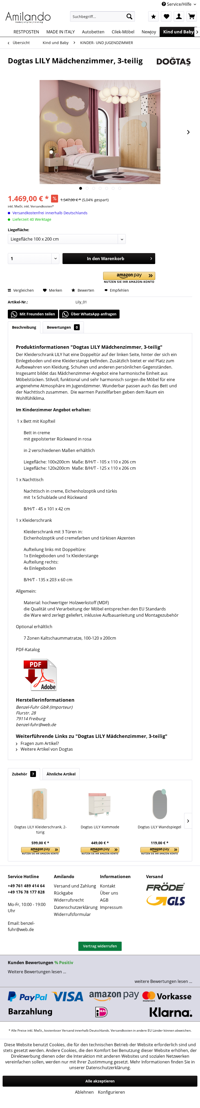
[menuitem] (102, 16)
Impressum (111, 907)
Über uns (109, 893)
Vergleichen (23, 290)
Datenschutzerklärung (75, 907)
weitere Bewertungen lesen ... (163, 981)
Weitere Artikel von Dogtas (46, 749)
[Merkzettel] (166, 16)
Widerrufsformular (72, 914)
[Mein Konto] (179, 16)
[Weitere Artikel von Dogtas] (173, 66)
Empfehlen (119, 290)
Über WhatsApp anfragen (93, 313)
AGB (104, 900)
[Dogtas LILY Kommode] (100, 803)
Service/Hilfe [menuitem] (179, 4)
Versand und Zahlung (75, 886)
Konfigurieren (111, 1092)
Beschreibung (24, 327)
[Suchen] (129, 16)
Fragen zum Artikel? (39, 743)
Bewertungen (62, 327)
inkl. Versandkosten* (39, 206)
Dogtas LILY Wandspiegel (159, 826)
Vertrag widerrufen (100, 946)
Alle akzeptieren (100, 1081)
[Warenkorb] (191, 16)
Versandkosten (121, 1030)
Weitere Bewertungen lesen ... (37, 972)
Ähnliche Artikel (61, 774)
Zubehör (23, 774)
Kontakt (107, 886)
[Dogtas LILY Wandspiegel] (159, 803)
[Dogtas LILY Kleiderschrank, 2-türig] (40, 803)
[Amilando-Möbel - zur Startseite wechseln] (28, 17)
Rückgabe (63, 893)
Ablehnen (84, 1092)
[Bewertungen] (153, 16)
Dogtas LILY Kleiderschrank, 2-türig (40, 829)
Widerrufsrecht (69, 900)
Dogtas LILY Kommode (100, 826)
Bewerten (86, 290)
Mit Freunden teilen (36, 313)
